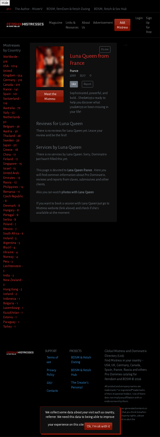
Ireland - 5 (10, 238)
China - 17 (9, 154)
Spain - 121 (10, 94)
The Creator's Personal (80, 385)
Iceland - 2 (10, 294)
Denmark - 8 (11, 205)
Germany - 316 (12, 80)
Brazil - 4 (9, 247)
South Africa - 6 (13, 233)
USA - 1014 (10, 66)
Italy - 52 (9, 112)
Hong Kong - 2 (12, 289)
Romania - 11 (11, 191)
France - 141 (10, 89)
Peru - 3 (8, 261)
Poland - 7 (9, 224)
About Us (86, 25)
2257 (49, 382)
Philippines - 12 (13, 187)
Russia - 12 (10, 182)
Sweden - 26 (11, 140)
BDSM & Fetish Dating (81, 360)
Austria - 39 (10, 131)
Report (87, 84)
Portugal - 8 (10, 215)
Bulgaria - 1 (10, 303)
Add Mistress (122, 25)
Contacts (52, 390)
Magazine (55, 22)
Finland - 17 (10, 159)
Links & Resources (72, 25)
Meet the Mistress (50, 96)
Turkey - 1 (9, 326)
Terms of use (52, 360)
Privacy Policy (51, 372)
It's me (105, 49)
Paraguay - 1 (11, 322)
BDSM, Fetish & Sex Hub (110, 9)
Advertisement (103, 22)
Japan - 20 (10, 145)
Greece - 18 (10, 149)
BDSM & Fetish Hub (81, 372)
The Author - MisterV (28, 9)
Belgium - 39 (11, 126)
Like (74, 84)
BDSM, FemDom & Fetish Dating (68, 9)
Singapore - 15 (12, 163)
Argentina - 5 (11, 242)
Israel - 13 (9, 168)
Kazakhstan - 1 (13, 312)
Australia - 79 (11, 108)
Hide (5, 3)
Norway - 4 (10, 256)
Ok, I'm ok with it (98, 426)
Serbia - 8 (9, 219)
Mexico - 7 (10, 229)
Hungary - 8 (11, 210)
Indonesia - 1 (11, 298)
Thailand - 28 (12, 135)
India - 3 (8, 275)
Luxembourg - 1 (13, 307)
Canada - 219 (11, 84)
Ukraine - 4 (10, 252)
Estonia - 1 (10, 317)
